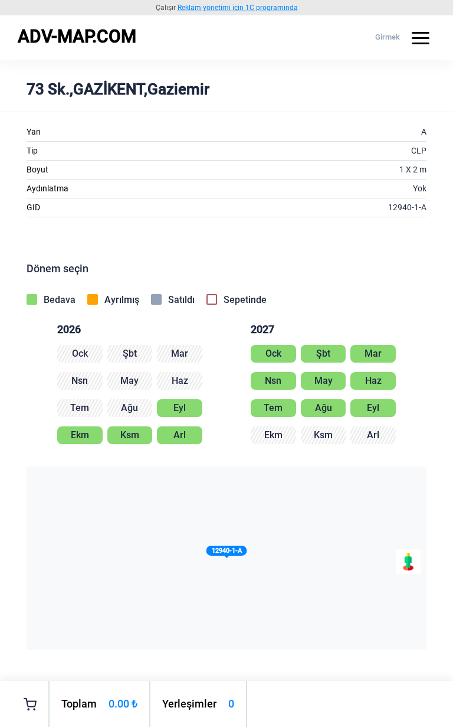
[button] (226, 553)
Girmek (387, 36)
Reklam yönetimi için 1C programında (238, 8)
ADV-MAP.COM (77, 36)
